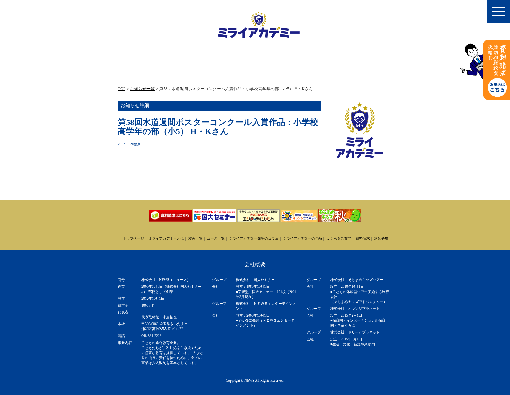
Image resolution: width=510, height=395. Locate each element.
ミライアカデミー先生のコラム (254, 238)
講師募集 (381, 238)
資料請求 (363, 238)
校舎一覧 (195, 238)
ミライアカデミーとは (166, 238)
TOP (121, 89)
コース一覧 (216, 238)
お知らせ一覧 (142, 89)
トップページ (133, 238)
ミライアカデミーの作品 (302, 238)
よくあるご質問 (338, 238)
